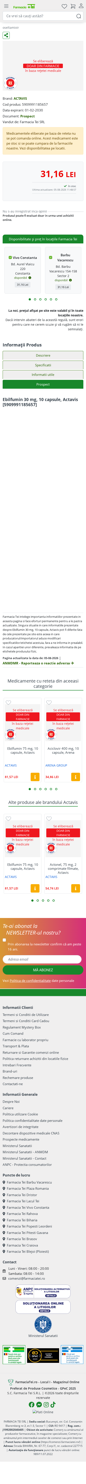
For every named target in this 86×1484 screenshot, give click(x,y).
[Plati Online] (43, 1411)
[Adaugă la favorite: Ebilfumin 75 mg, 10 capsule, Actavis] (8, 702)
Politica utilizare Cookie (20, 1114)
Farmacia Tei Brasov (22, 1239)
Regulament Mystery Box (22, 1027)
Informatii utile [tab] (43, 374)
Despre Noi (11, 1101)
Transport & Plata (16, 1046)
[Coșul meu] (73, 6)
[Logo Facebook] (31, 1405)
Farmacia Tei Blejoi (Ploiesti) (28, 1251)
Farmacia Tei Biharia (22, 1220)
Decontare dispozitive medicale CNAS (31, 1133)
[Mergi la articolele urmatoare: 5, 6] (40, 299)
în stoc (72, 186)
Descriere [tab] (43, 355)
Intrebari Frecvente (17, 1065)
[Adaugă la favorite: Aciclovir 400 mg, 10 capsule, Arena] (49, 702)
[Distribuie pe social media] (6, 35)
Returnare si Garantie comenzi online (31, 1052)
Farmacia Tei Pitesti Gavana (27, 1232)
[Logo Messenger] (39, 1405)
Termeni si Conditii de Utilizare (26, 1014)
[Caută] (78, 16)
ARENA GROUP (56, 765)
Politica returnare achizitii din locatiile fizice (35, 1058)
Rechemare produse (18, 1077)
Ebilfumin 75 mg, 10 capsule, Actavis (22, 750)
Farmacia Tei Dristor (22, 1195)
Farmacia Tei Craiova (22, 1245)
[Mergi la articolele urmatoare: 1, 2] (29, 299)
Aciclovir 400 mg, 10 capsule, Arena (63, 750)
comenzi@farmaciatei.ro (26, 1278)
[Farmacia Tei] (24, 6)
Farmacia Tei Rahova (22, 1213)
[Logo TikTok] (53, 1405)
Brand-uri (10, 1071)
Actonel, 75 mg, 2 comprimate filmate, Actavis (63, 868)
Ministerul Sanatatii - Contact (24, 1158)
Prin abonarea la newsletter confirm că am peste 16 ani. (44, 946)
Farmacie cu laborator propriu (25, 1040)
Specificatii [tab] (43, 365)
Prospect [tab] (43, 384)
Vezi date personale (38, 980)
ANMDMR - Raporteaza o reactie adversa (37, 663)
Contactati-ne (13, 1084)
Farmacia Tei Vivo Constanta (28, 1207)
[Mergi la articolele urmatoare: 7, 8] (45, 299)
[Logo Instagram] (46, 1405)
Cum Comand (13, 1033)
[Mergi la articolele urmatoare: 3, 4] (35, 299)
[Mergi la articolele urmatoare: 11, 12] (56, 299)
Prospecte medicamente (21, 1139)
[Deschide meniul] (6, 6)
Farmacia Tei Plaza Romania (28, 1188)
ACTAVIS (20, 98)
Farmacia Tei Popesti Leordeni (29, 1226)
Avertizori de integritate (20, 1126)
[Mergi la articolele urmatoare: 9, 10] (51, 299)
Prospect (27, 116)
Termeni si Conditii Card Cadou (26, 1021)
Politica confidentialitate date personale (32, 1120)
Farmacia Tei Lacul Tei (23, 1201)
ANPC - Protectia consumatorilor (27, 1164)
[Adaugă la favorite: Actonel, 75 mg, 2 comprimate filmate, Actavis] (49, 818)
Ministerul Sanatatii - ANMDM (25, 1152)
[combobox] (43, 16)
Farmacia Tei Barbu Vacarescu (29, 1182)
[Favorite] (64, 6)
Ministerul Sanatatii (17, 1146)
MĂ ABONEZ (43, 970)
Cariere (8, 1108)
